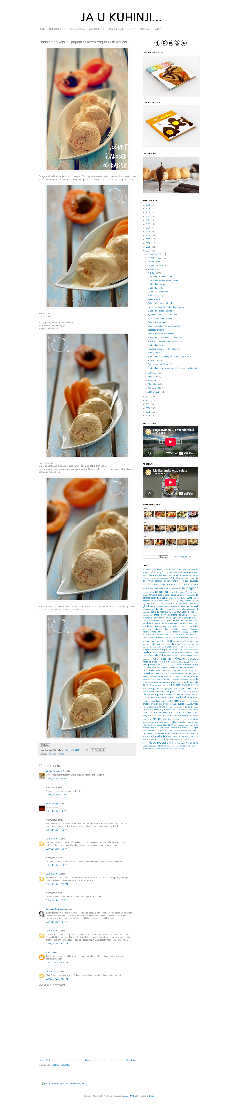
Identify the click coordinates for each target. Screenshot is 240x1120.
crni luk (173, 592)
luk (193, 644)
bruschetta (147, 585)
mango (195, 647)
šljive (170, 719)
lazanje (146, 641)
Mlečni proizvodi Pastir (167, 665)
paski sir (179, 682)
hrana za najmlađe (159, 612)
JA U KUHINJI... (53, 839)
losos (180, 644)
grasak (194, 606)
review (196, 707)
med (161, 655)
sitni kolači (187, 715)
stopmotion (188, 725)
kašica (196, 623)
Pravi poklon (193, 701)
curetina (182, 592)
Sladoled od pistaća (156, 284)
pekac (195, 688)
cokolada (161, 592)
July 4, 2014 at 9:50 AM (56, 811)
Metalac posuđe (186, 658)
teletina (150, 733)
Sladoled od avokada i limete (161, 311)
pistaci (168, 694)
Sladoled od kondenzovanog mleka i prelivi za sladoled (172, 368)
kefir (144, 626)
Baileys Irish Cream (164, 575)
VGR (185, 739)
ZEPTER (187, 745)
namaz (190, 670)
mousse (190, 668)
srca (189, 722)
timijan (180, 733)
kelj (164, 626)
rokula (168, 710)
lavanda (195, 637)
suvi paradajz (158, 730)
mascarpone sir (175, 649)
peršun (152, 691)
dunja (196, 598)
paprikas (162, 682)
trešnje (145, 739)
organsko (194, 676)
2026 (148, 205)
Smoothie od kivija (156, 295)
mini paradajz (150, 664)
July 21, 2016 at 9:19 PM (57, 962)
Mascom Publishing (190, 650)
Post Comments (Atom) (61, 1065)
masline (147, 652)
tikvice (173, 733)
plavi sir (146, 697)
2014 (148, 251)
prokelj (154, 704)
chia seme (163, 588)
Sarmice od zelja (155, 353)
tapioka (195, 730)
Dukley (183, 598)
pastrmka (194, 682)
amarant (194, 569)
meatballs (153, 655)
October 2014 (154, 262)
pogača (170, 697)
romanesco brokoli (186, 710)
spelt (169, 722)
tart (144, 733)
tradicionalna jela (158, 736)
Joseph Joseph (192, 620)
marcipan (163, 650)
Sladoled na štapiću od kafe (160, 276)
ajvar (174, 570)
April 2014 (152, 380)
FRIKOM (188, 603)
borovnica (148, 580)
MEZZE (185, 661)
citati (145, 592)
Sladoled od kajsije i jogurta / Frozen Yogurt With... (170, 357)
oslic (157, 679)
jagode (185, 618)
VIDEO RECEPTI (96, 29)
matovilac (178, 652)
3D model (146, 570)
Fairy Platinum (185, 601)
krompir (160, 635)
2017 (148, 239)
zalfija (160, 746)
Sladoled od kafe (155, 288)
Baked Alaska (154, 299)
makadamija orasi (149, 647)
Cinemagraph (188, 588)
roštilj (196, 710)
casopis (187, 584)
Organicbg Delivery (181, 676)
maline (168, 647)
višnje (183, 743)
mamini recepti (177, 647)
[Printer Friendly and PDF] (45, 746)
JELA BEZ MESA (77, 29)
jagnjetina (176, 618)
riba (145, 709)
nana (196, 670)
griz (149, 609)
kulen (145, 637)
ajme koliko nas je (161, 569)
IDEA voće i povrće (185, 612)
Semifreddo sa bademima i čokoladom (165, 337)
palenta (146, 682)
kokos (195, 626)
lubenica (187, 644)
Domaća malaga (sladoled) (160, 364)
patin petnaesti (164, 685)
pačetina (178, 679)
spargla (163, 722)
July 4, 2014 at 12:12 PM (57, 884)
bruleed (185, 581)
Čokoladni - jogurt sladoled (160, 303)
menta (189, 655)
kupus (156, 637)
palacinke (194, 679)
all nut (179, 569)
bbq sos (188, 575)
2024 (148, 213)
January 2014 (154, 392)
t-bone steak (187, 730)
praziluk (146, 704)
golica (168, 606)
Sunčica (158, 728)
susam (185, 728)
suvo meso (177, 730)
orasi (160, 676)
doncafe (169, 598)
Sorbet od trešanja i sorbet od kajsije (164, 349)
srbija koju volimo (179, 722)
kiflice (175, 626)
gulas (161, 609)
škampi (195, 715)
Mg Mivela (194, 662)
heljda (184, 609)
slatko (164, 719)
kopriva (168, 632)
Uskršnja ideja (166, 739)
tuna (151, 739)
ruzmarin (157, 713)
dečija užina (176, 595)
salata (172, 712)
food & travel (177, 603)
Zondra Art (164, 749)
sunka (173, 728)
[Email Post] (86, 750)
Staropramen (178, 725)
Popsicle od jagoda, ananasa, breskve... (165, 341)
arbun (175, 572)
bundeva (171, 584)
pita (174, 694)
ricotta (156, 710)
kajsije (54, 754)
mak (196, 644)
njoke (188, 673)
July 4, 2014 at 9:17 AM (56, 795)
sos (149, 722)
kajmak (151, 623)
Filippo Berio (165, 604)
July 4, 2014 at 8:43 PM (56, 922)
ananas (146, 572)
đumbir (190, 598)
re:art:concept (152, 707)
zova (170, 749)
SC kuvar (158, 715)
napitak (146, 673)
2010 (148, 408)
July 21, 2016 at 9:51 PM (57, 979)
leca (159, 641)
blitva (177, 578)
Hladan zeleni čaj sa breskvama (162, 334)
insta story (160, 614)
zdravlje (167, 746)
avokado (188, 572)
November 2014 (155, 258)
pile (197, 692)
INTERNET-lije (185, 615)
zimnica (195, 746)
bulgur (162, 585)
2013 (148, 397)
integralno (172, 614)
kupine (150, 637)
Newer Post (45, 1060)
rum (151, 713)
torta (196, 733)
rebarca (162, 707)
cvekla (145, 595)
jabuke (168, 618)
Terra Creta (159, 733)
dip (197, 595)
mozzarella (148, 670)
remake (179, 707)
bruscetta (194, 581)
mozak (195, 668)
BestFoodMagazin (161, 578)
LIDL (183, 640)
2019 (148, 232)
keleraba (158, 626)
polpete (146, 701)
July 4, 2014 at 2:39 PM (56, 900)
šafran (165, 713)
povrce (183, 701)
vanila (180, 739)
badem (152, 575)
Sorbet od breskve (156, 330)
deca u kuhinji (164, 595)
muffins (158, 670)
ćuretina (189, 592)
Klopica (189, 626)
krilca (154, 635)
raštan (187, 704)
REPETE (188, 706)
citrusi (151, 592)
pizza (184, 694)
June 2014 (153, 373)
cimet (176, 588)
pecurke (185, 688)
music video (167, 670)
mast (153, 652)
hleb (196, 609)
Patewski (153, 685)
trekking (180, 736)
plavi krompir (193, 694)
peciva (173, 688)
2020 (148, 228)
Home (88, 1060)
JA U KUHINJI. (130, 1096)
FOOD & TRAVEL (115, 29)
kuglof (187, 635)
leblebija (154, 641)
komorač (194, 629)
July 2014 (152, 273)
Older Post (130, 1060)
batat (182, 575)
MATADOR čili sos (162, 652)
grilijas (145, 609)
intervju (195, 615)
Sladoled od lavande (157, 345)
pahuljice (185, 679)
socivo (195, 719)
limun (145, 644)
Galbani (195, 604)
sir (164, 715)
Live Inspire (166, 644)
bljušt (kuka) (185, 578)
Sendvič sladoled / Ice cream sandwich (165, 326)
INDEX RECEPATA (57, 29)
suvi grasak (147, 730)
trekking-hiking (191, 736)
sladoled (60, 754)
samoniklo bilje (184, 712)
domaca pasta (149, 598)
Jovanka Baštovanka (56, 909)
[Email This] (91, 750)
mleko (179, 665)
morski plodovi (179, 668)
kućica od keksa (177, 635)
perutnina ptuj (163, 691)
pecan (156, 688)
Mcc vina (190, 652)
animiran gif (156, 572)
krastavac (147, 634)
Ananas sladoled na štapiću (160, 318)
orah (155, 676)
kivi (180, 626)
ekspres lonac (163, 601)
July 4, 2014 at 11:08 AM (57, 849)
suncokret (165, 728)
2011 (148, 404)
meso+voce (167, 658)
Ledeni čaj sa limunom (158, 292)
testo (167, 733)
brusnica (156, 585)
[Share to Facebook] (101, 750)
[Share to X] (98, 750)
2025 (148, 209)
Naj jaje (184, 670)
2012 (148, 400)
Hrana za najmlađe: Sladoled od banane (166, 307)
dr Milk (177, 598)
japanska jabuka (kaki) (156, 620)
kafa (145, 623)
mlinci (145, 668)
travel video (172, 736)
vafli (175, 739)
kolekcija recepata (179, 629)
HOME (42, 29)
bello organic (148, 578)
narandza (159, 673)
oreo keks (168, 676)
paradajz (171, 682)
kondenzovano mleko (153, 632)
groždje (155, 609)
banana (176, 575)
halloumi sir (175, 609)
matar (172, 652)
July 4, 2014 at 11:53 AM (57, 865)
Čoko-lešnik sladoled (157, 322)
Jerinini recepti (172, 620)
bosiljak (158, 581)
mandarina (188, 647)
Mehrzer (167, 655)
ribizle (150, 710)
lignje (189, 641)
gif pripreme (149, 606)
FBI (148, 603)
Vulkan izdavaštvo (150, 746)
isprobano (158, 617)
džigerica (146, 601)
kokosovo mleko (151, 629)
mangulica (147, 650)
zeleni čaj (174, 746)
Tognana (190, 733)
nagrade (176, 670)
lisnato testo (154, 644)
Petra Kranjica (52, 803)
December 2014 (155, 254)
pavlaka (186, 684)
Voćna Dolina (192, 743)
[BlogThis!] (94, 750)
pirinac (160, 694)
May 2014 (152, 377)
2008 (148, 416)
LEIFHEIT (167, 641)
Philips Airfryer (189, 692)
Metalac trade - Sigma (155, 661)
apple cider (168, 572)
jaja (191, 617)
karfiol (190, 623)
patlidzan (176, 684)
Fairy (176, 601)
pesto (173, 691)
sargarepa (148, 715)
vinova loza (175, 743)
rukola (145, 712)
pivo (178, 694)
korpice (176, 632)
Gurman (168, 609)
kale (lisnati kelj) (167, 623)
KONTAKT (158, 29)
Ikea (196, 612)
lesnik (176, 641)
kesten (169, 626)
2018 (148, 235)
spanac (155, 722)
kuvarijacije (178, 637)
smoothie (183, 719)
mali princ (160, 647)
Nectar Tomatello (170, 673)
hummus (172, 612)
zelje (180, 746)
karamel (183, 623)
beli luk (195, 575)
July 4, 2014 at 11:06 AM (57, 830)
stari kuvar (168, 725)
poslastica (165, 701)
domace (161, 597)
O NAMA (131, 29)
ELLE (171, 601)
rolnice (175, 710)
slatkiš (156, 719)
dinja (193, 595)
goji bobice (160, 606)
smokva (175, 719)
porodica (155, 701)
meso (155, 658)
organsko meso (149, 679)
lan (190, 637)
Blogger (152, 1096)
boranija (194, 578)
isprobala (147, 617)
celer (156, 588)
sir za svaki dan (174, 715)
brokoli (176, 580)
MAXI (185, 652)
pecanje (163, 689)
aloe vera (186, 570)
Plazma (154, 697)
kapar (176, 623)
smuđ (189, 719)
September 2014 (155, 265)
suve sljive (193, 728)
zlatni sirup (155, 749)
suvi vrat (168, 730)
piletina (146, 694)
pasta (186, 682)
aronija (180, 572)
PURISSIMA (167, 704)
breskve (167, 581)
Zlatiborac (147, 749)
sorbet (145, 722)
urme (155, 739)
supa (178, 727)
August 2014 (153, 269)
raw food (194, 704)
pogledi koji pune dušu (186, 697)
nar (152, 673)
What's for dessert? (55, 771)
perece (145, 692)
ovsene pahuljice (167, 679)
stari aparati (157, 725)
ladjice (185, 637)
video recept (157, 742)
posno (174, 700)
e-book (153, 601)
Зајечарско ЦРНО (179, 749)
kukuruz (194, 634)
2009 (148, 412)
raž (144, 707)
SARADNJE (145, 29)
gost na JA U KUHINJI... (181, 606)
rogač (162, 710)
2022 (148, 220)
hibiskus (190, 609)
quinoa (181, 704)
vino (169, 743)
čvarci (195, 592)
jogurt (48, 754)
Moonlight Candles (165, 668)
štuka (196, 725)
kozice (195, 632)
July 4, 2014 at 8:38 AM (56, 778)
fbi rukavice (155, 603)
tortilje (145, 736)
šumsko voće (148, 728)
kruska (166, 634)
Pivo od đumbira (155, 360)
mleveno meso (190, 664)
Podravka (162, 697)
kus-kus (170, 637)
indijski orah (148, 615)
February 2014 (154, 388)
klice (184, 626)
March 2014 (153, 384)
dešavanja (187, 595)
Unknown (50, 952)
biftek (171, 578)
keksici (150, 626)
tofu (184, 733)
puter (175, 704)
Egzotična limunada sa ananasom (163, 314)
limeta (195, 641)
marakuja (155, 650)
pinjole (153, 694)
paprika (154, 682)
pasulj (146, 684)
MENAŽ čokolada (179, 655)
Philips (179, 692)
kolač (165, 629)
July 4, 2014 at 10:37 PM (57, 944)
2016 (148, 243)
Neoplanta (181, 673)
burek (179, 585)
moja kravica (152, 668)
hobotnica (146, 612)
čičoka (171, 588)
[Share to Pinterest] (104, 750)
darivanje (153, 595)
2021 (148, 224)
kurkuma (162, 637)
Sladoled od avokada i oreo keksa (163, 280)
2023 (148, 216)
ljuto (174, 644)
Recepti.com (171, 707)
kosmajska (186, 632)
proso (159, 704)
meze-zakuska (174, 662)
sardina (195, 713)
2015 (148, 247)
